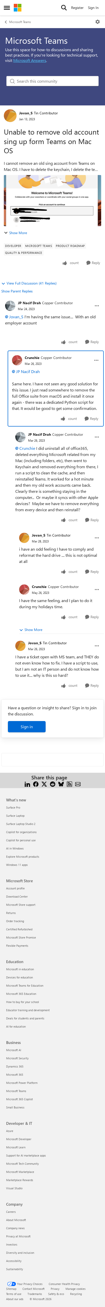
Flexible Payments (17, 945)
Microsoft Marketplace (20, 1172)
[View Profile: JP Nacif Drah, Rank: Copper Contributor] (10, 306)
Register (77, 7)
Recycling (76, 1294)
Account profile (15, 888)
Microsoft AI (13, 1050)
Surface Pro (13, 807)
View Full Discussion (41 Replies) (32, 283)
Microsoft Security (17, 1058)
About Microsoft (16, 1220)
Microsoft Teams (20, 22)
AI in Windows (15, 848)
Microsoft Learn (15, 1147)
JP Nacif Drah (29, 302)
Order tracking (15, 921)
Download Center (17, 896)
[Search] (64, 8)
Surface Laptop (15, 816)
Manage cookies (75, 1289)
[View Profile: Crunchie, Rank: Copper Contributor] (17, 360)
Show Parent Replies (17, 291)
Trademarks (35, 1294)
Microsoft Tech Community (22, 1164)
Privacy (55, 1289)
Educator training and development (28, 1010)
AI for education (16, 1026)
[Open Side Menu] (6, 8)
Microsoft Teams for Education (24, 985)
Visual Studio (14, 1188)
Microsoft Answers (29, 60)
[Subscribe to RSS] (69, 783)
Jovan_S (26, 113)
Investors (11, 1244)
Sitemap (11, 1289)
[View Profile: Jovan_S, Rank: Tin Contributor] (10, 115)
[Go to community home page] (17, 8)
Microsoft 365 (14, 1074)
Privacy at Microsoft (18, 1236)
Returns (11, 913)
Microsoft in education (20, 969)
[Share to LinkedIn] (27, 783)
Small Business (15, 1107)
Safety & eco (56, 1294)
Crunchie (32, 357)
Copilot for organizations (21, 832)
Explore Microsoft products (22, 856)
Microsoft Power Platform (21, 1083)
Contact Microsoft (33, 1289)
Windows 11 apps (17, 865)
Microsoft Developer (18, 1139)
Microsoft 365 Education (21, 994)
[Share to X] (44, 783)
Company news (15, 1228)
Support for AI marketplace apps (26, 1155)
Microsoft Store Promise (21, 937)
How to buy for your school (22, 1002)
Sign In (93, 7)
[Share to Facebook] (35, 783)
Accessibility (13, 1261)
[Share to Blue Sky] (61, 783)
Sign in (27, 726)
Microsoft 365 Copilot (19, 1099)
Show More (18, 232)
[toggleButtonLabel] (97, 21)
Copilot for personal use (21, 840)
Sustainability (14, 1269)
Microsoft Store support (20, 905)
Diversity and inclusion (20, 1253)
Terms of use (13, 1294)
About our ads (14, 1299)
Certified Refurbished (19, 929)
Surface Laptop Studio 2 (20, 824)
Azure (9, 1131)
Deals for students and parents (25, 1018)
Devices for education (19, 977)
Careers (11, 1212)
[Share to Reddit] (52, 783)
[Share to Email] (78, 783)
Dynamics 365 (14, 1066)
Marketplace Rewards (19, 1180)
